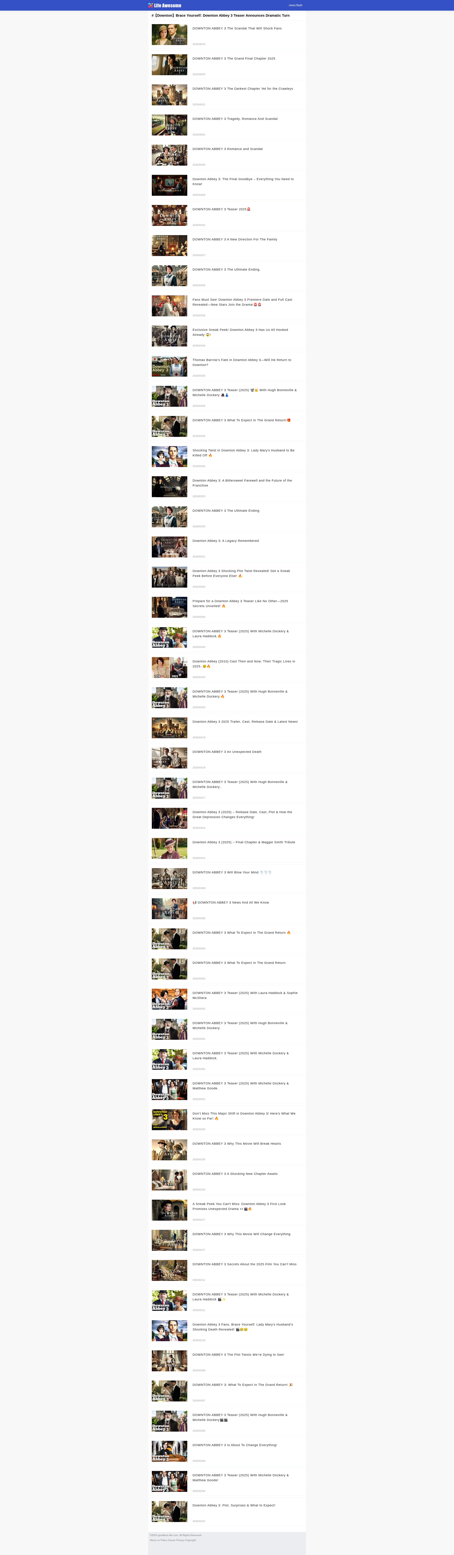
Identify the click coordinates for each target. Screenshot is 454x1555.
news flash (295, 5)
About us (155, 1540)
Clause (172, 1540)
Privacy (180, 1540)
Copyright (190, 1540)
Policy (163, 1540)
